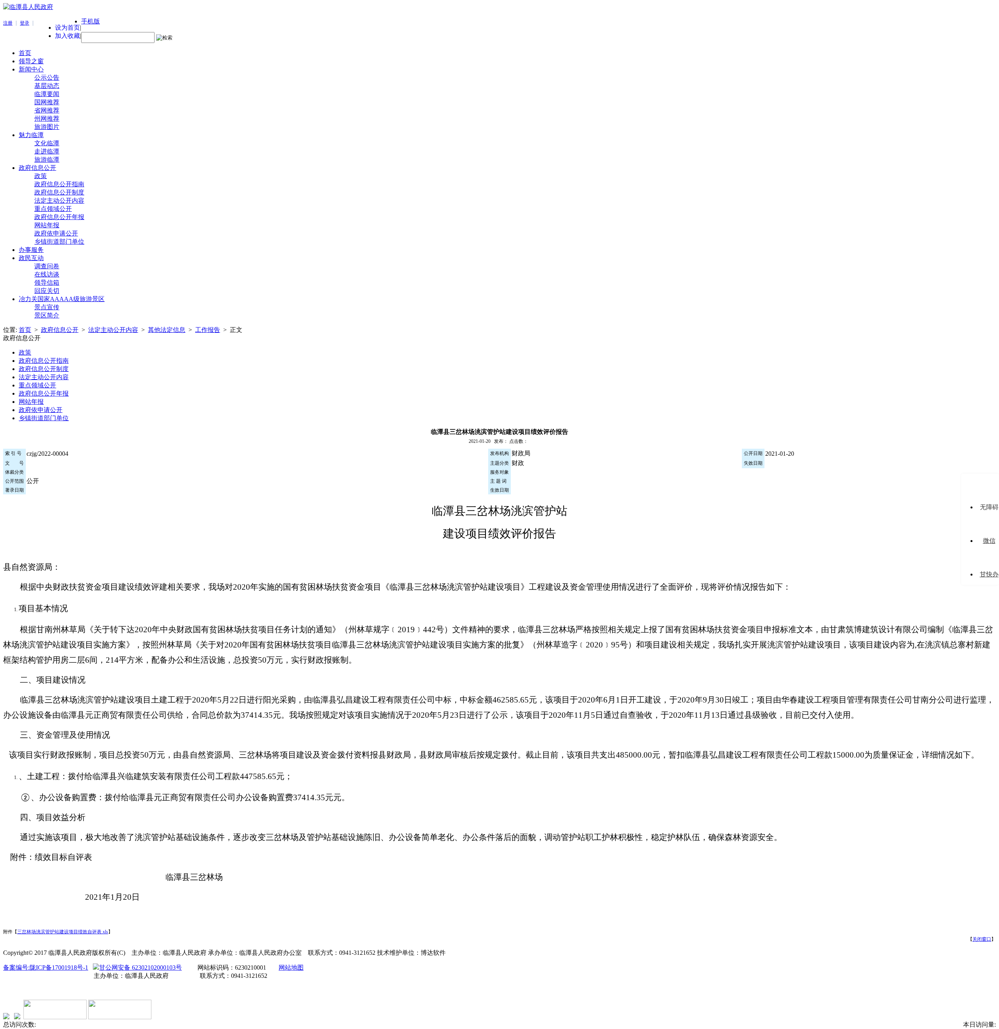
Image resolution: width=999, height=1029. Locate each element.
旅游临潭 (46, 159)
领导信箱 (46, 282)
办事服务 (31, 249)
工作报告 (207, 329)
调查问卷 (46, 266)
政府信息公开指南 (59, 184)
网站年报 (46, 225)
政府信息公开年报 (59, 217)
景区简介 (46, 315)
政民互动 (31, 258)
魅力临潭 (31, 135)
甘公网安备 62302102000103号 (140, 967)
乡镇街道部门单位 (59, 241)
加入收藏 (67, 35)
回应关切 (46, 290)
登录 (24, 23)
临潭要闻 (46, 94)
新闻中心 (31, 69)
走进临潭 (46, 151)
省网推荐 (46, 110)
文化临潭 (46, 143)
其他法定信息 (166, 329)
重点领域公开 (53, 208)
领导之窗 (31, 61)
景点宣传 (46, 307)
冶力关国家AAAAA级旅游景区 (62, 299)
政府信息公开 (37, 167)
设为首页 (67, 27)
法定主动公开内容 (59, 200)
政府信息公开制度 (59, 192)
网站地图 (291, 967)
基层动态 (46, 85)
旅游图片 (46, 126)
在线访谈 (46, 274)
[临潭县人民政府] (28, 7)
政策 (40, 176)
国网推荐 (46, 102)
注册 (7, 23)
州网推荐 (46, 118)
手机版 (90, 21)
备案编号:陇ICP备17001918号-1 (45, 967)
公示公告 (46, 77)
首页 (25, 53)
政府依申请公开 (56, 233)
